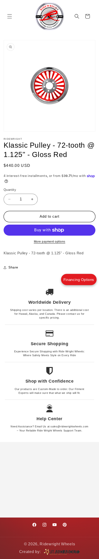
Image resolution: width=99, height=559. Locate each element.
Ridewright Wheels (57, 544)
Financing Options (78, 280)
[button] (9, 16)
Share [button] (13, 267)
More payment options (49, 241)
